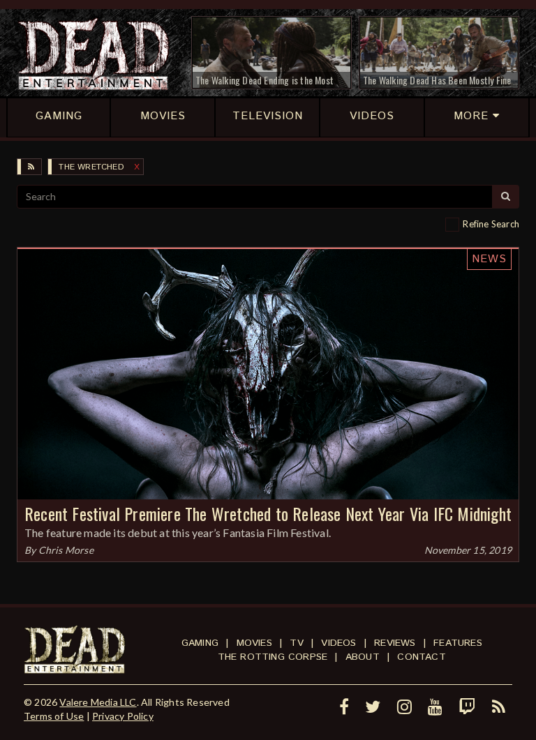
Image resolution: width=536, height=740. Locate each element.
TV (296, 643)
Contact (421, 657)
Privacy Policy (123, 716)
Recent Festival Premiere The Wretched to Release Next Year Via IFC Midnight (268, 513)
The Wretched (91, 167)
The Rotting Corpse (273, 657)
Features (457, 643)
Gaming (199, 643)
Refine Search (491, 223)
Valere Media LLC (97, 702)
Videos (338, 643)
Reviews (394, 643)
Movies (254, 643)
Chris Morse (66, 550)
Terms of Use (54, 716)
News (489, 259)
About (362, 657)
